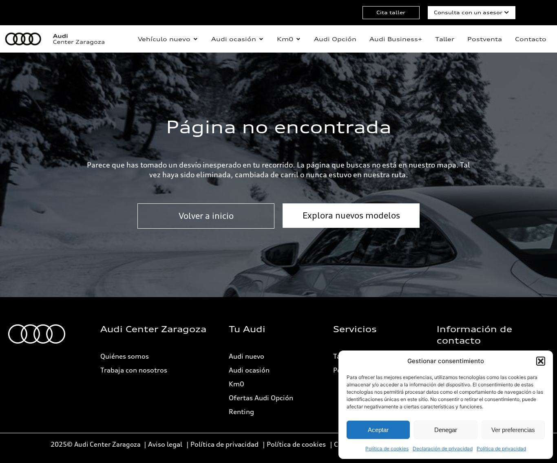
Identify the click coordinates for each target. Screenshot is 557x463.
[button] (541, 361)
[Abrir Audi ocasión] (261, 39)
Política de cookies (387, 448)
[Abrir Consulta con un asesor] (506, 12)
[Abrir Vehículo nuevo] (195, 39)
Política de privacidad (501, 448)
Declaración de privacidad (443, 448)
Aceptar (378, 429)
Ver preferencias (513, 429)
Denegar (445, 429)
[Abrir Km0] (298, 39)
